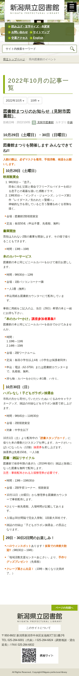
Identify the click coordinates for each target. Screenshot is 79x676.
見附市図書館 (45, 122)
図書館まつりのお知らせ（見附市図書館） (37, 113)
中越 (70, 122)
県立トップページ (14, 59)
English (38, 37)
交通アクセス (19, 37)
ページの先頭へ (64, 607)
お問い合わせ (19, 32)
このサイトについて (38, 627)
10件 (34, 100)
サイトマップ (41, 32)
